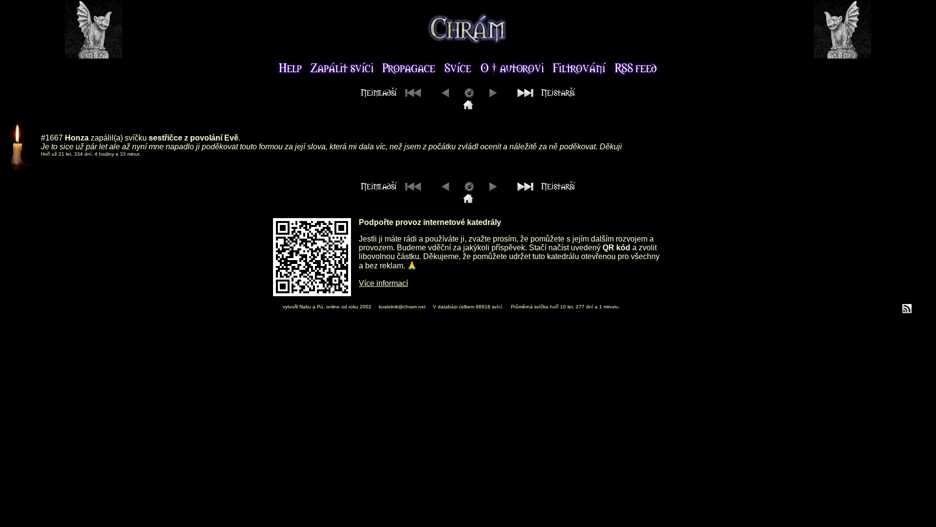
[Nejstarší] (543, 95)
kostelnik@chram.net (402, 306)
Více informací (383, 283)
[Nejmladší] (468, 106)
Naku (305, 306)
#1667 (52, 138)
